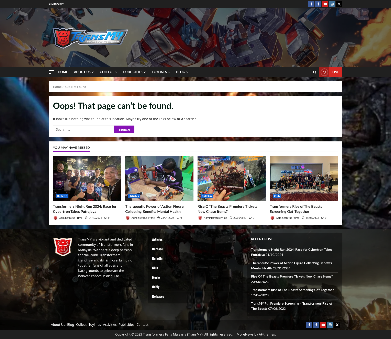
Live (335, 72)
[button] (51, 72)
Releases (158, 296)
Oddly (155, 286)
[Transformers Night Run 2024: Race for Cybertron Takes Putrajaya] (87, 178)
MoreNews (245, 334)
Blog (180, 72)
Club (277, 196)
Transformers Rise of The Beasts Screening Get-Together (292, 290)
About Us (82, 72)
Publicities (133, 72)
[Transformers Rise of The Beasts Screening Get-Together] (304, 178)
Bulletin (62, 196)
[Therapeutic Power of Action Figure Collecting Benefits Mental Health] (159, 178)
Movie (156, 277)
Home (63, 72)
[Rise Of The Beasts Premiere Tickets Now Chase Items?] (232, 178)
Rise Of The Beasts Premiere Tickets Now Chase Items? (292, 276)
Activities (110, 324)
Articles (134, 196)
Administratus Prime (70, 218)
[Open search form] (314, 72)
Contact (142, 324)
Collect (107, 72)
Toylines (159, 72)
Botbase (157, 248)
